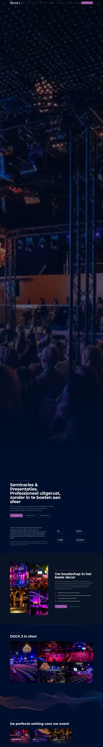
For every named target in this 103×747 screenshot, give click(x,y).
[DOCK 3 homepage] (15, 3)
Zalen (34, 2)
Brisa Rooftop (43, 2)
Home (23, 2)
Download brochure (45, 515)
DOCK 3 (29, 2)
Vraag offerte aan (87, 2)
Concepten (60, 2)
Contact (76, 2)
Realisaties (69, 2)
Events (52, 2)
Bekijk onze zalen (30, 515)
